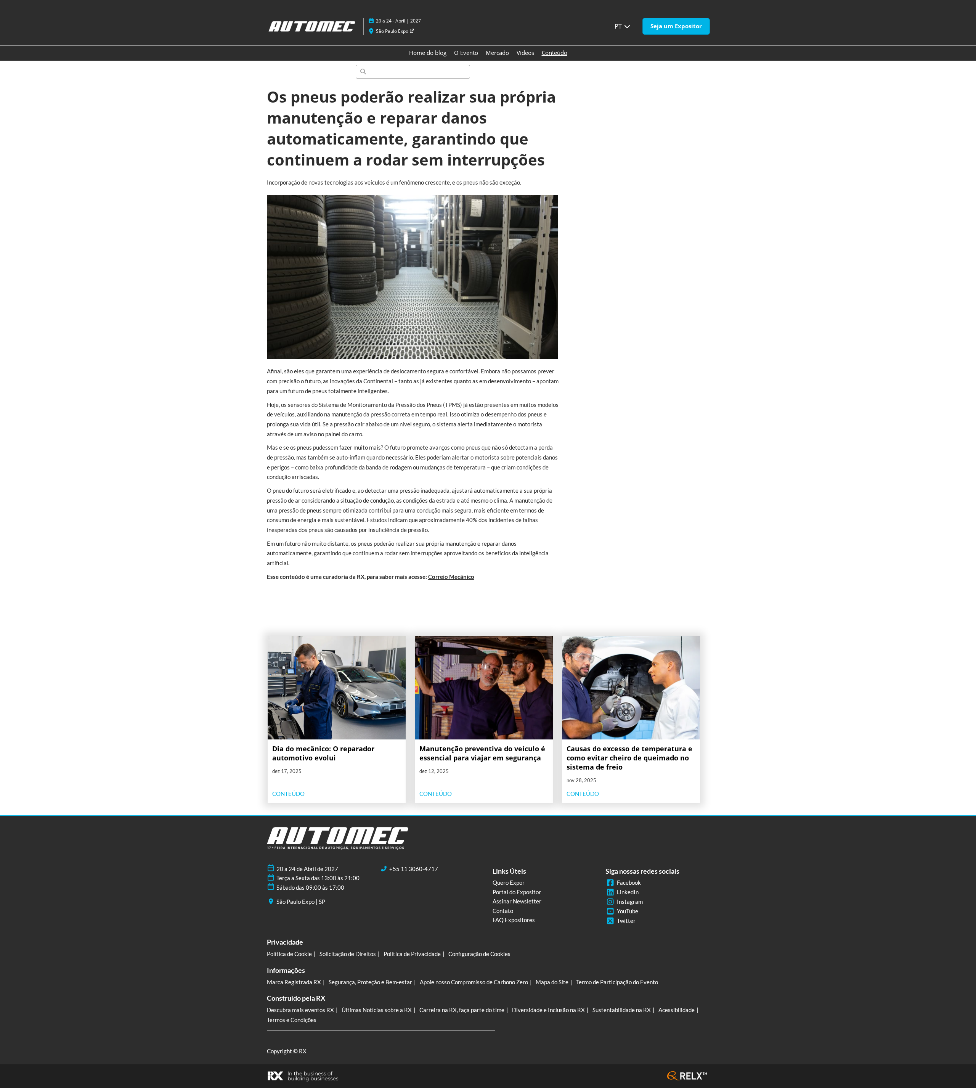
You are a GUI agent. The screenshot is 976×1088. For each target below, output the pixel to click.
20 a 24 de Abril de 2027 (307, 868)
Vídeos (525, 52)
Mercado (497, 52)
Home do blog (427, 52)
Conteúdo (554, 52)
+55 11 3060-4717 (413, 868)
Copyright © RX (287, 1051)
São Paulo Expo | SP (300, 901)
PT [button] (619, 26)
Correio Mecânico (451, 576)
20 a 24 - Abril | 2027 (398, 21)
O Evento (466, 52)
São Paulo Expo (392, 31)
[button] (676, 26)
